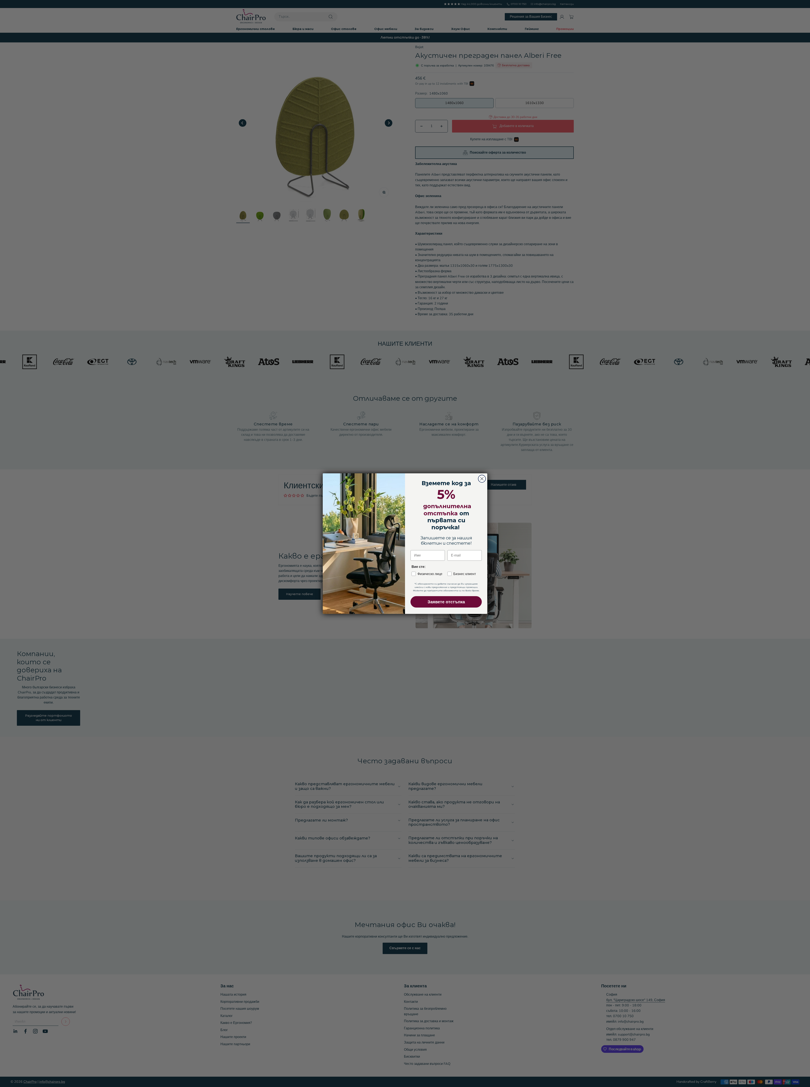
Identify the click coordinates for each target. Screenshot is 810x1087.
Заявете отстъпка (446, 602)
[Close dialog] (482, 478)
